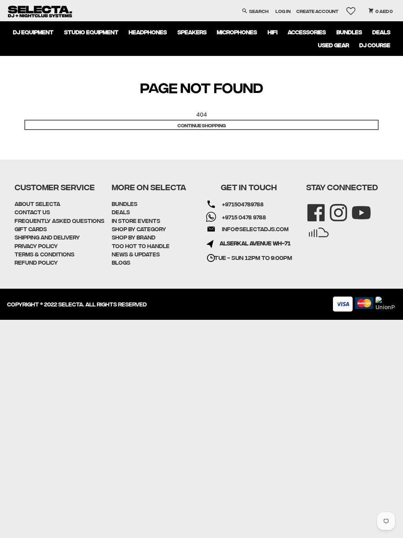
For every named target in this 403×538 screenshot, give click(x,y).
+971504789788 (243, 204)
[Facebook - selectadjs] (310, 207)
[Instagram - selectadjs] (333, 207)
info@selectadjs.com (255, 229)
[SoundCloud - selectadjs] (313, 227)
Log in (282, 10)
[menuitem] (33, 32)
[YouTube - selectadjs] (355, 207)
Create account (317, 10)
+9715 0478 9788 (244, 217)
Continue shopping (201, 125)
